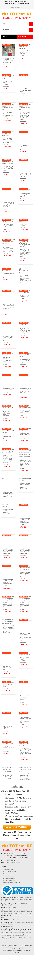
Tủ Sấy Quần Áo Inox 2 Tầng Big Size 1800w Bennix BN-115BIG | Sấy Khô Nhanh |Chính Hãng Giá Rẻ (25, 751)
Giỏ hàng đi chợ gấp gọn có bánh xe (8, 274)
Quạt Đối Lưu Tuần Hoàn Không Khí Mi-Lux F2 (8, 668)
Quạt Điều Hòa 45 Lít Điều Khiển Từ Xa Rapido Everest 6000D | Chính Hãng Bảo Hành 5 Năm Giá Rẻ (25, 637)
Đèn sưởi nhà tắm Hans (24, 913)
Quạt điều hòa (9, 926)
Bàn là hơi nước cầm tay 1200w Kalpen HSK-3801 (25, 52)
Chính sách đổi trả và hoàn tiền (12, 882)
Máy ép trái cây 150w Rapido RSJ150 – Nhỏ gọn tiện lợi (8, 359)
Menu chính (22, 36)
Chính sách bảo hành (9, 876)
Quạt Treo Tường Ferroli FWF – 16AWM (7, 727)
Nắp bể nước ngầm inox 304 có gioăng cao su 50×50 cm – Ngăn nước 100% (25, 520)
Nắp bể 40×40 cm (24, 899)
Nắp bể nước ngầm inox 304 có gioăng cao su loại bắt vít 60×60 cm (8, 605)
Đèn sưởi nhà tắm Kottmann (21, 910)
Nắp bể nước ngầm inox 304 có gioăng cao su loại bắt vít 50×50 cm (25, 574)
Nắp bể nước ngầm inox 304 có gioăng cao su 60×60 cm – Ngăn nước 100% (8, 551)
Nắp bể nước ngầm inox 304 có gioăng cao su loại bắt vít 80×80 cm (25, 605)
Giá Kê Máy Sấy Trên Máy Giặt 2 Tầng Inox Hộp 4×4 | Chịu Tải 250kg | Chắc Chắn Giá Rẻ (8, 248)
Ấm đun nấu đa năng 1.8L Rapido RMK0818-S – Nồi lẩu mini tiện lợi (8, 60)
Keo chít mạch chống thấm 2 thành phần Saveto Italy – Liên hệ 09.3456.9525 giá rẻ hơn (25, 279)
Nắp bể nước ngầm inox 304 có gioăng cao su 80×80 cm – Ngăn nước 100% (8, 581)
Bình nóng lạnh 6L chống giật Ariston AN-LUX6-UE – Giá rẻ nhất (8, 114)
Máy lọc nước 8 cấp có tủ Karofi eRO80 (8, 389)
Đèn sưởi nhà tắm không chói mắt (22, 911)
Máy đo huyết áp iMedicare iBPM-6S (25, 295)
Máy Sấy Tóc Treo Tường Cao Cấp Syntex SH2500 (25, 411)
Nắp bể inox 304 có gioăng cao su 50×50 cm (25, 435)
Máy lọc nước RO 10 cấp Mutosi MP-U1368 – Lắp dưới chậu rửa (25, 390)
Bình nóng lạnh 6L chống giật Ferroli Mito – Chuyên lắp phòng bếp (8, 140)
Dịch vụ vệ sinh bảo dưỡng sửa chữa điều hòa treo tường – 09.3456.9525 (8, 776)
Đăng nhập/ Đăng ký (17, 7)
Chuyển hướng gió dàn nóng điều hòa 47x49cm (8, 225)
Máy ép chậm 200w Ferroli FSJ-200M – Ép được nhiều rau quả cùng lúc (8, 338)
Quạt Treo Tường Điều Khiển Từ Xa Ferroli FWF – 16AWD (24, 697)
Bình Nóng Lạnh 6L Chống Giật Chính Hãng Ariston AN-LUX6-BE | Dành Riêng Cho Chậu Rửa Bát (25, 116)
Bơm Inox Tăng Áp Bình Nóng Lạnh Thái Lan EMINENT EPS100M (8, 168)
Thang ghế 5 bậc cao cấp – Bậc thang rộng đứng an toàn (8, 748)
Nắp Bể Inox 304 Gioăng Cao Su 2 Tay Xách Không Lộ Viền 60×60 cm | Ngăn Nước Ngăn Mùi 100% (8, 459)
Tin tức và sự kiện (8, 869)
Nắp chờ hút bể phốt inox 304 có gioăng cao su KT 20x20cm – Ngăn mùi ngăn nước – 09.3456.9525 (8, 629)
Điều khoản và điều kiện (10, 871)
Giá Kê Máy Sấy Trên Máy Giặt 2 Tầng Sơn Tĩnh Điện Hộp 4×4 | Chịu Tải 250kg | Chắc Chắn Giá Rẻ (25, 253)
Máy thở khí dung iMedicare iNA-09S (8, 435)
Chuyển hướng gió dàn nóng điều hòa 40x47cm (25, 195)
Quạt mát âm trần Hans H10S (7, 685)
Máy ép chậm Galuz (16, 920)
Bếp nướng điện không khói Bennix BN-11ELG (8, 83)
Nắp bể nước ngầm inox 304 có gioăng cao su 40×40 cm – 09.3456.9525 (8, 511)
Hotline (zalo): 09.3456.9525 (17, 827)
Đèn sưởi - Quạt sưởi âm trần (9, 913)
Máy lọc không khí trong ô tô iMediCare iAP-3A (25, 361)
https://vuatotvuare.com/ (23, 816)
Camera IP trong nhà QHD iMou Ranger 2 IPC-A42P (25, 175)
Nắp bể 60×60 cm (24, 897)
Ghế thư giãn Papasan (23, 224)
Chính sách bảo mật (8, 874)
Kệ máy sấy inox (9, 905)
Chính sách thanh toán (9, 878)
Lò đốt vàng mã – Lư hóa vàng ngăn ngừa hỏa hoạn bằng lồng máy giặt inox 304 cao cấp (8, 307)
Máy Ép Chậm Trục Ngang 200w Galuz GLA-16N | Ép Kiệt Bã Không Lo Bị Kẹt (25, 331)
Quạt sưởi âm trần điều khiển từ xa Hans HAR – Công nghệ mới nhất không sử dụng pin (25, 776)
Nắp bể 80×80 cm (13, 899)
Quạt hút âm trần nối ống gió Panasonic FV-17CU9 (25, 659)
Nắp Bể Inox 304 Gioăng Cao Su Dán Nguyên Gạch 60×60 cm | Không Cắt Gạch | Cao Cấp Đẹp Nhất (25, 462)
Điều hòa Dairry (12, 907)
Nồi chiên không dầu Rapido (22, 922)
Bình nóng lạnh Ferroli (17, 915)
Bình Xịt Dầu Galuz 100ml (25, 146)
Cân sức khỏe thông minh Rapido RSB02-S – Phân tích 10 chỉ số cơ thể (8, 204)
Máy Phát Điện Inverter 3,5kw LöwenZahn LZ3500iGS (7, 414)
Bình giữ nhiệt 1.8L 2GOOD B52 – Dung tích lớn (25, 90)
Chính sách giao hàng (9, 880)
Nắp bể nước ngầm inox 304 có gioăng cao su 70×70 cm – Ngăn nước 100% (25, 551)
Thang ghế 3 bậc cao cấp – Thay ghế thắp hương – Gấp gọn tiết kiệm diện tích (25, 719)
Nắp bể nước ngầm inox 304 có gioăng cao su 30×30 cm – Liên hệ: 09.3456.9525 (25, 485)
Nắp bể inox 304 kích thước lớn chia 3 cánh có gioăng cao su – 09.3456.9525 (8, 494)
